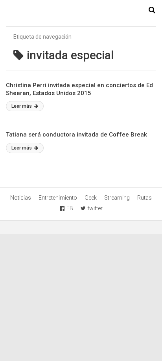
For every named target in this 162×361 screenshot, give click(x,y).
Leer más (22, 106)
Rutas (144, 198)
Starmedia (81, 10)
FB (69, 208)
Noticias (20, 198)
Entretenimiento (58, 198)
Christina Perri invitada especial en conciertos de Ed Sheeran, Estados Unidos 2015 (79, 89)
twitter (95, 208)
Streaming (117, 198)
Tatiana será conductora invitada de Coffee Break (76, 134)
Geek (91, 198)
